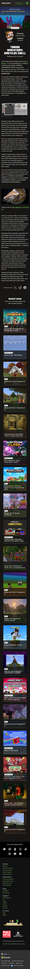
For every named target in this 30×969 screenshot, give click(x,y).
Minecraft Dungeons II (8, 868)
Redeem (4, 915)
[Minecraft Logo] (7, 3)
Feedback (5, 902)
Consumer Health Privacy (18, 961)
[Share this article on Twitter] (15, 287)
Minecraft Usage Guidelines (9, 944)
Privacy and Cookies (5, 961)
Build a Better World (7, 883)
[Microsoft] (5, 957)
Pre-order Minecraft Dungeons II (13, 12)
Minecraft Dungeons (7, 870)
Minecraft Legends (7, 872)
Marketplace (5, 891)
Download (5, 906)
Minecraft (5, 866)
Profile (4, 913)
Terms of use (4, 963)
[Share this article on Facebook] (25, 287)
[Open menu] (27, 3)
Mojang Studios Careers (8, 881)
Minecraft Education (7, 874)
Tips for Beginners (7, 898)
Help (4, 900)
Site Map (5, 904)
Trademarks (11, 963)
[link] (4, 849)
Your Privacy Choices (19, 965)
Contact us (5, 908)
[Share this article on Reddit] (20, 287)
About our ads (19, 963)
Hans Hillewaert (16, 207)
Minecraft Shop (6, 893)
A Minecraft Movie (7, 885)
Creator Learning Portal (8, 879)
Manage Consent (21, 944)
